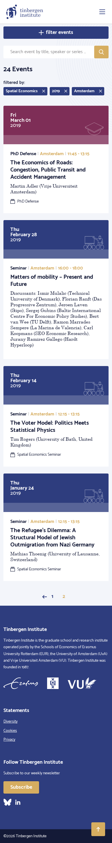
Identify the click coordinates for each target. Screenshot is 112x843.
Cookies (10, 730)
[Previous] (44, 597)
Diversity (10, 721)
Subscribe (21, 787)
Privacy (9, 739)
